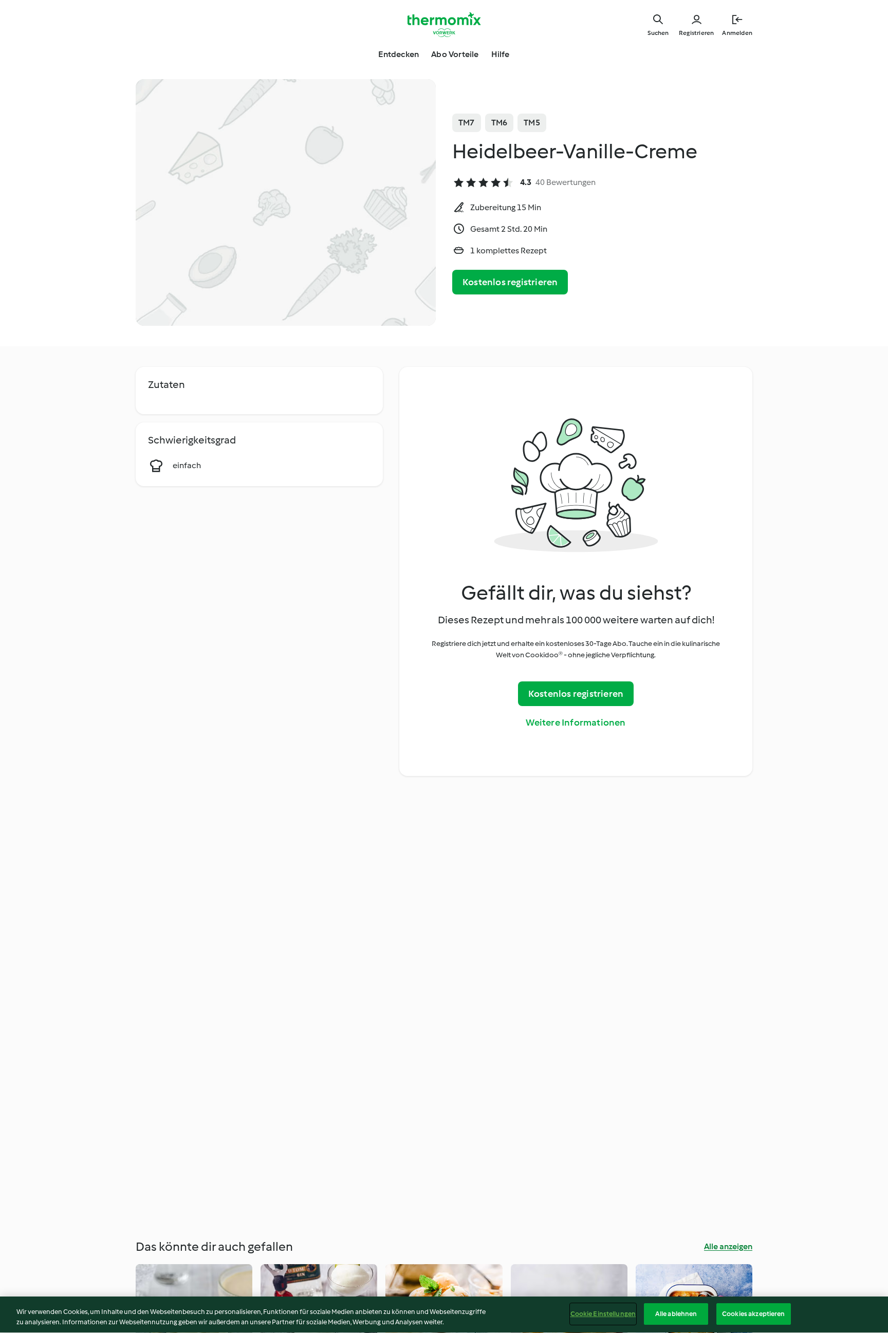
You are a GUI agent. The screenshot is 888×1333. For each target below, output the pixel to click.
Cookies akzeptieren (753, 1314)
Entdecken (398, 54)
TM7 (466, 122)
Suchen (658, 32)
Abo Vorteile (454, 54)
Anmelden (737, 32)
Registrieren (696, 32)
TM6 (499, 122)
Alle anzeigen (728, 1246)
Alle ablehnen (676, 1314)
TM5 (532, 122)
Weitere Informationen (575, 722)
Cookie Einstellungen (603, 1314)
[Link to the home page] (444, 24)
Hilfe (500, 54)
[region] (444, 1315)
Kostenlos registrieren (510, 282)
